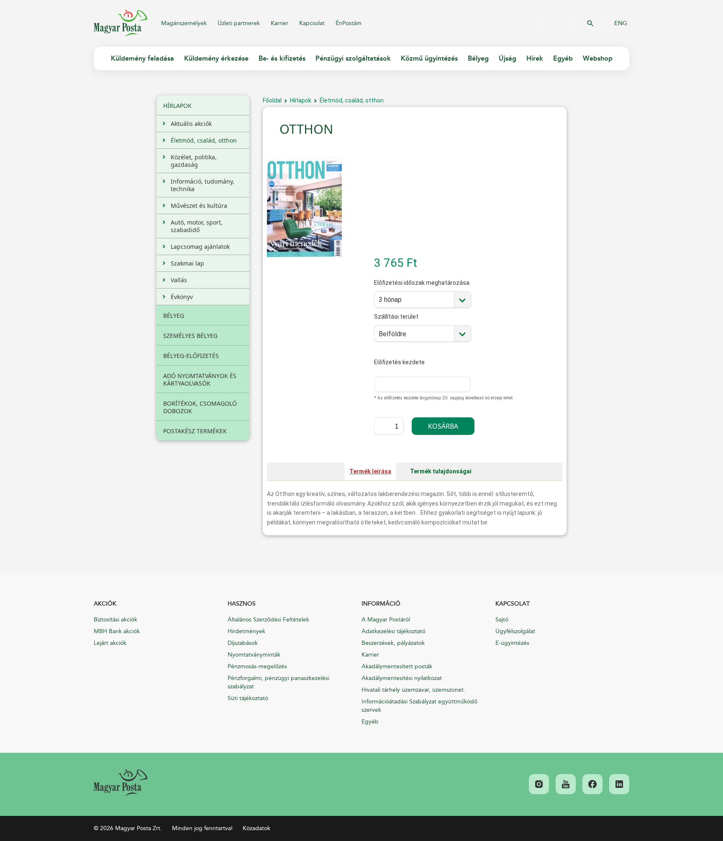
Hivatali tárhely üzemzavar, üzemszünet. (413, 689)
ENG (620, 23)
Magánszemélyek (184, 23)
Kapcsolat (312, 23)
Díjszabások (243, 643)
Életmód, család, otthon (352, 100)
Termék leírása (370, 471)
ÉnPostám (349, 23)
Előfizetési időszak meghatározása (421, 288)
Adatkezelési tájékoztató (394, 631)
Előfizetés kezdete (399, 362)
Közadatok (256, 828)
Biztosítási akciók (115, 619)
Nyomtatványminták (254, 654)
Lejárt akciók (110, 643)
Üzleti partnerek (239, 23)
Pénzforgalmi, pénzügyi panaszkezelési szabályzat (278, 682)
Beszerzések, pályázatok (393, 643)
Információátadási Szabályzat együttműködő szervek (419, 705)
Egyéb (370, 721)
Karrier (279, 23)
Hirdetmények (246, 631)
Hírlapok (300, 100)
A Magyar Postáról (386, 619)
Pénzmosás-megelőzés (257, 666)
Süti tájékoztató (248, 698)
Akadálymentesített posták (397, 666)
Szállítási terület (396, 322)
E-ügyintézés (512, 643)
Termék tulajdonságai (441, 471)
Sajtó (501, 619)
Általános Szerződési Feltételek (268, 619)
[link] (120, 782)
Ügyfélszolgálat (515, 631)
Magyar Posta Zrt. (120, 23)
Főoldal (272, 100)
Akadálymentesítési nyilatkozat (402, 678)
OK (590, 23)
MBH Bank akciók (117, 631)
